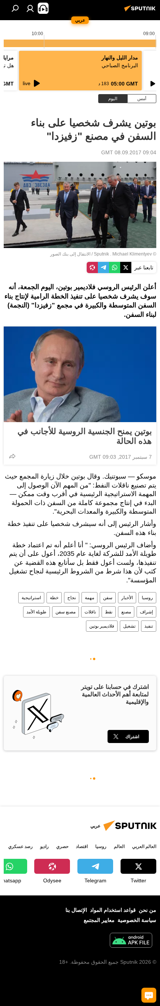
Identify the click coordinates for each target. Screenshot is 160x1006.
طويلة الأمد (36, 612)
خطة (54, 597)
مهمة (89, 597)
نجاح (71, 597)
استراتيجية (31, 597)
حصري (62, 846)
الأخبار (127, 597)
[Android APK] (131, 941)
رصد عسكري (20, 846)
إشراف (146, 612)
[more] (12, 456)
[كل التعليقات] (148, 995)
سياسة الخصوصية (137, 920)
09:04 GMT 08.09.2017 (128, 152)
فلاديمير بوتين (101, 626)
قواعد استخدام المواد (113, 910)
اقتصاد (82, 846)
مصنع (126, 612)
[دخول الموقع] (30, 8)
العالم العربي (144, 846)
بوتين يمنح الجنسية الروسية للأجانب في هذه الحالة (84, 436)
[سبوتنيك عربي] (141, 11)
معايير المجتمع (99, 920)
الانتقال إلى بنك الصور (70, 254)
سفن (107, 597)
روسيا (147, 597)
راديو (44, 846)
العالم (119, 846)
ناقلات (90, 612)
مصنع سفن (65, 612)
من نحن (147, 910)
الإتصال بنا (76, 910)
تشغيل (129, 626)
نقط (108, 612)
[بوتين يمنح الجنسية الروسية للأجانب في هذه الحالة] (80, 374)
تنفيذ (148, 626)
